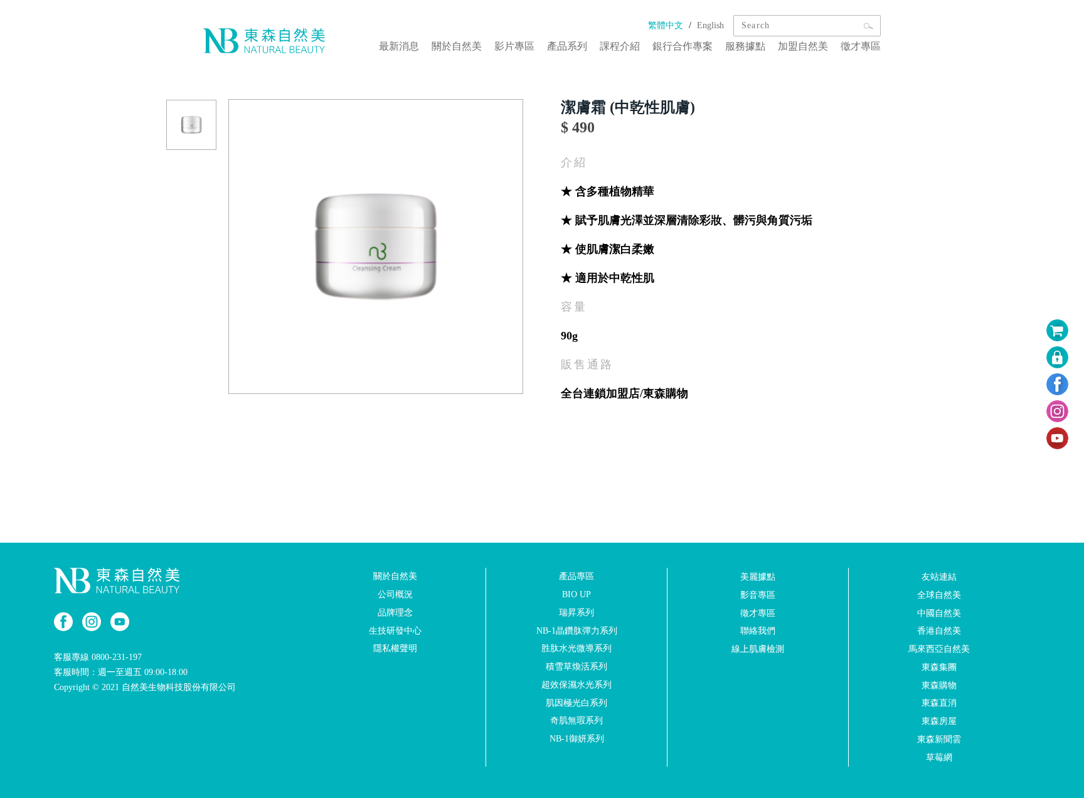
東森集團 (939, 667)
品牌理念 (395, 612)
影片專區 (514, 46)
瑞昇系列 (576, 612)
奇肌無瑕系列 (576, 720)
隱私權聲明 (395, 648)
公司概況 (395, 594)
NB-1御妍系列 (577, 738)
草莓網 (939, 757)
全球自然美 (939, 595)
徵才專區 (861, 46)
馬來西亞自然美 (939, 649)
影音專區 (757, 595)
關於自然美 (457, 46)
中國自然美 (939, 612)
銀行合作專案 (682, 46)
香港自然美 (939, 631)
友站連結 (939, 577)
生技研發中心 (395, 630)
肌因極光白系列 (576, 702)
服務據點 (745, 46)
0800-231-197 (117, 657)
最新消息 (399, 46)
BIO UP (576, 594)
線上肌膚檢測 (757, 649)
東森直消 (939, 703)
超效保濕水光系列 (576, 684)
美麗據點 (757, 577)
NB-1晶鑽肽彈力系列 (576, 630)
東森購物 (939, 684)
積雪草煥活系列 (576, 666)
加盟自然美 (803, 46)
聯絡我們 (757, 631)
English (710, 25)
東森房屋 (939, 721)
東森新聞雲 (939, 739)
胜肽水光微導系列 (576, 648)
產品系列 (567, 46)
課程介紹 (620, 46)
